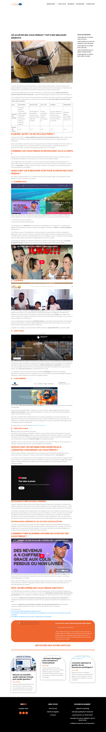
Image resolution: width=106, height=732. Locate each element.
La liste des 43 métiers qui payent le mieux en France (26, 611)
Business (71, 4)
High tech (62, 4)
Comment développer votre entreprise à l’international (51, 660)
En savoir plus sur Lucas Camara (65, 627)
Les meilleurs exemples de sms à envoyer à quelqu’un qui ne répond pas (31, 616)
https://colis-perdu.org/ (39, 425)
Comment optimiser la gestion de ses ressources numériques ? (82, 665)
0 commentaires (40, 41)
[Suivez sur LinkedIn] (26, 713)
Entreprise (80, 4)
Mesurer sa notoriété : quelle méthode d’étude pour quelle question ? (23, 677)
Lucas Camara (17, 41)
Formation (90, 4)
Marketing (51, 4)
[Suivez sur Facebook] (20, 713)
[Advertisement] (53, 20)
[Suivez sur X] (23, 713)
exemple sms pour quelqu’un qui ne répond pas (82, 719)
